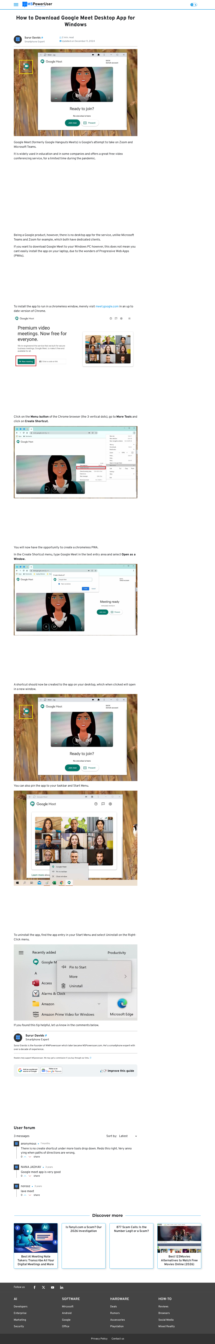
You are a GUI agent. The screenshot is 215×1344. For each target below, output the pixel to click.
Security (19, 1326)
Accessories (117, 1320)
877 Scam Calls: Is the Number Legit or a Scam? (131, 1229)
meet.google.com (107, 307)
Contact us (118, 1338)
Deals (113, 1306)
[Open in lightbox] (75, 342)
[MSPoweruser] (37, 5)
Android (67, 1313)
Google (66, 1320)
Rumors (115, 1313)
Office (65, 1326)
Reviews (163, 1306)
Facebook (34, 1287)
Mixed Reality (166, 1326)
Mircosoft (67, 1306)
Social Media (166, 1320)
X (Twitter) (43, 1287)
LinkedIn (61, 1287)
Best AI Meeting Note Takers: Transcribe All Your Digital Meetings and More (35, 1260)
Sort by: (111, 1136)
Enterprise (20, 1313)
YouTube (52, 1287)
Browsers (164, 1313)
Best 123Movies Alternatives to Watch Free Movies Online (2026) (179, 1260)
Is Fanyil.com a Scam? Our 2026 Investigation (84, 1229)
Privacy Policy (99, 1338)
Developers (21, 1306)
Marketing (20, 1320)
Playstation (117, 1326)
